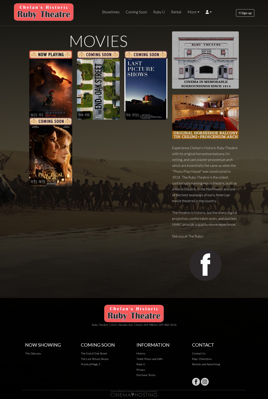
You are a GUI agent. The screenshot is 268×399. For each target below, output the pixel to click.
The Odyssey (33, 353)
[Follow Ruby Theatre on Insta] (205, 382)
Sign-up (246, 13)
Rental (176, 12)
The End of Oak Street (94, 353)
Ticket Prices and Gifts (149, 359)
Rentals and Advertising (206, 364)
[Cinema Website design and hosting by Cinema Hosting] (134, 393)
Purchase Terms (146, 375)
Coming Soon (136, 12)
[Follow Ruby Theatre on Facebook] (196, 382)
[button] (208, 12)
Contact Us (199, 353)
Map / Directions (202, 359)
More (192, 12)
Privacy (140, 369)
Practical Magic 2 (90, 364)
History (140, 353)
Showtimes (110, 12)
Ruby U (159, 12)
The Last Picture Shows (95, 359)
